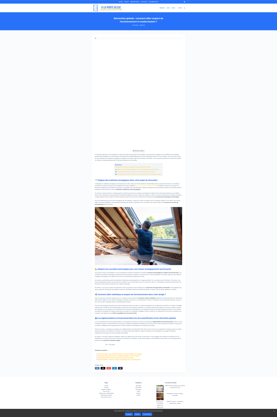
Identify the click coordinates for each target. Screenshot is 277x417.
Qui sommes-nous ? (153, 1)
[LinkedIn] (114, 368)
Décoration (138, 387)
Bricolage (142, 25)
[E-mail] (120, 368)
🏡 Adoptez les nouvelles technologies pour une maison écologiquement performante (136, 169)
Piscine (180, 7)
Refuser (137, 414)
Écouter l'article (139, 150)
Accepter (128, 414)
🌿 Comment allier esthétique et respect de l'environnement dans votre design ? (135, 171)
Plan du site (144, 1)
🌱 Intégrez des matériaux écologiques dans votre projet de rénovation (133, 167)
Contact (126, 1)
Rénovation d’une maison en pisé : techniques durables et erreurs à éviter (119, 356)
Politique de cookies (106, 395)
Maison (173, 7)
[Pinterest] (108, 368)
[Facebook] (184, 1)
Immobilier (162, 7)
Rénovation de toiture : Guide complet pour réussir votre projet (115, 357)
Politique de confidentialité (106, 393)
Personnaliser (147, 414)
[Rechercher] (184, 8)
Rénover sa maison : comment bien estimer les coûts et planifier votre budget (120, 354)
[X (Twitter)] (103, 368)
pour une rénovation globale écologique (146, 185)
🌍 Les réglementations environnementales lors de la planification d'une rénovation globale (138, 174)
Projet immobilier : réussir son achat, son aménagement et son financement (119, 359)
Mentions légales (135, 1)
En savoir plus (159, 411)
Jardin (168, 7)
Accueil (121, 1)
